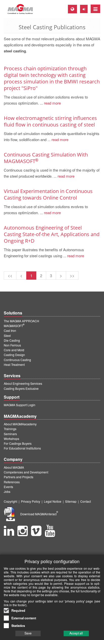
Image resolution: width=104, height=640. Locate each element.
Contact (85, 501)
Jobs (7, 491)
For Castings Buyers (18, 443)
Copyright (10, 501)
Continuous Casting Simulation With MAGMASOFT (46, 158)
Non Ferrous (12, 345)
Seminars (10, 434)
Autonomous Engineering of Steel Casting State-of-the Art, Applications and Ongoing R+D (51, 234)
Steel (7, 335)
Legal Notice (52, 501)
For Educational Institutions (22, 448)
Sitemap (70, 501)
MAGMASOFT (14, 326)
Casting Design (14, 355)
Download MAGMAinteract (39, 514)
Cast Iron (10, 330)
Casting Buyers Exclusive (21, 388)
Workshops (11, 438)
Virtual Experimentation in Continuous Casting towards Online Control (48, 194)
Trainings (10, 429)
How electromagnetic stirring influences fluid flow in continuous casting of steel (50, 121)
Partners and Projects (18, 477)
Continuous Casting (17, 360)
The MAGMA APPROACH (21, 321)
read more (52, 103)
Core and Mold (14, 350)
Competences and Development (26, 472)
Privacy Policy (30, 501)
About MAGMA (14, 467)
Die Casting (12, 340)
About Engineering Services (23, 383)
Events (8, 487)
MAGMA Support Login (19, 405)
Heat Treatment (14, 364)
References (12, 482)
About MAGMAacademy (20, 424)
